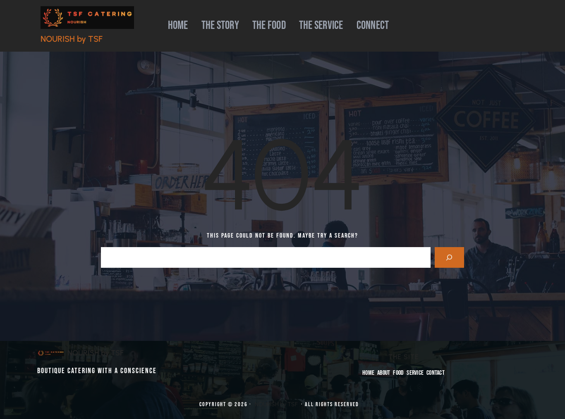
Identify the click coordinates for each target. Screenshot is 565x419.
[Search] (449, 257)
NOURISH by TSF (72, 39)
